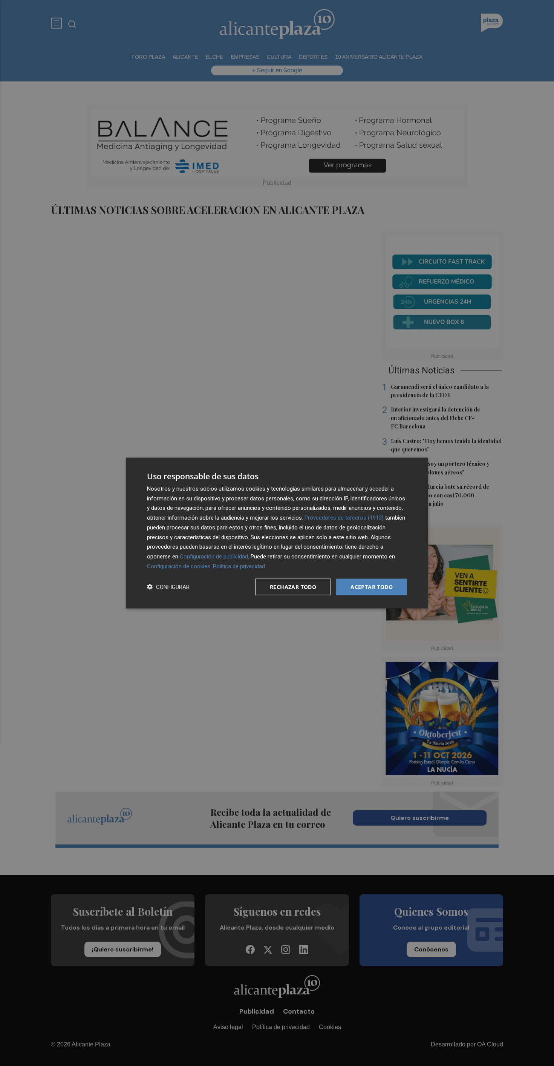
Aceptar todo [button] (371, 586)
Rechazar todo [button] (293, 586)
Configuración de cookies (178, 566)
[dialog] (277, 533)
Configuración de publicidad (214, 556)
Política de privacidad (239, 566)
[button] (168, 587)
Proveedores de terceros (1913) (344, 517)
